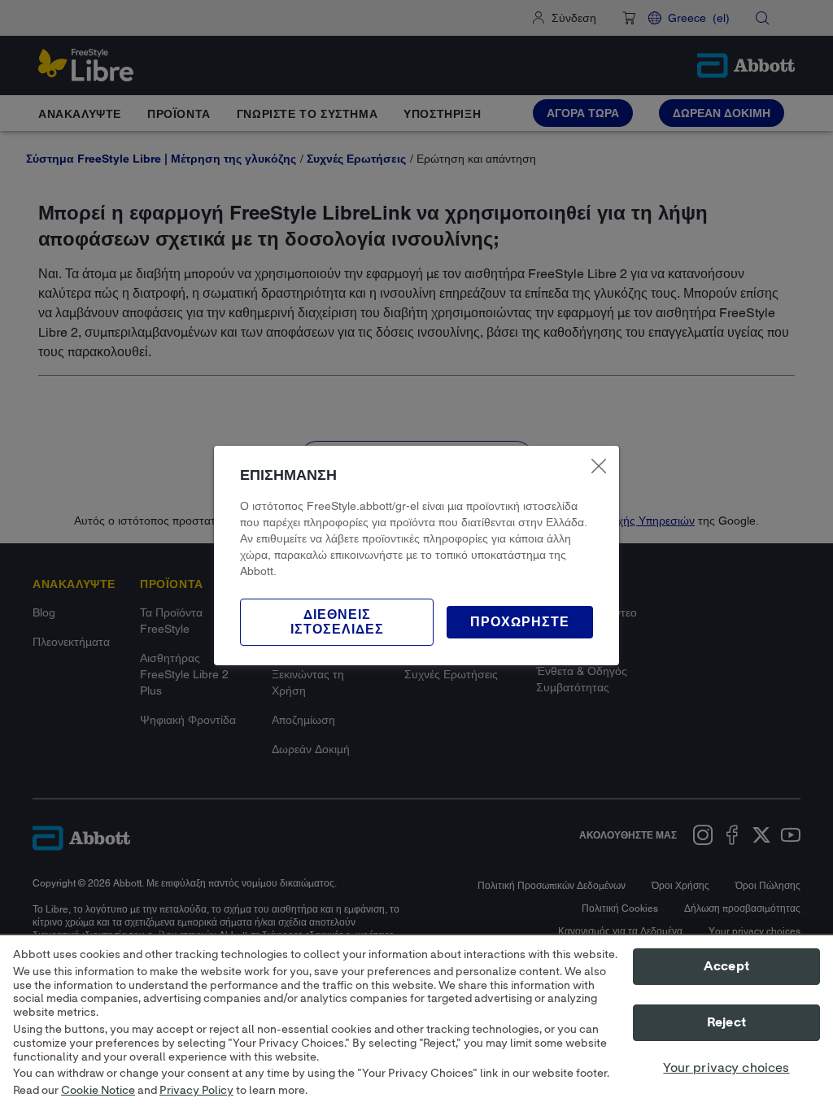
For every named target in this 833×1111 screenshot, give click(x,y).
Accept (726, 966)
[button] (520, 622)
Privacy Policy (196, 1090)
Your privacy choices (726, 1067)
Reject (726, 1022)
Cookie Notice (98, 1090)
